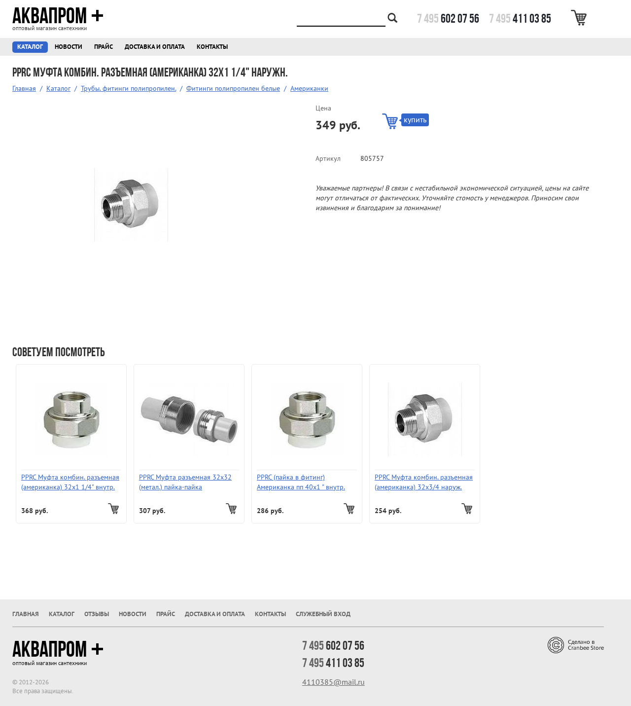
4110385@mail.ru (333, 682)
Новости (68, 47)
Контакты (212, 47)
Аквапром (49, 15)
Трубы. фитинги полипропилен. (128, 88)
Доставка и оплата (155, 47)
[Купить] (114, 508)
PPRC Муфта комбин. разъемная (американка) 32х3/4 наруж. (424, 482)
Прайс (103, 47)
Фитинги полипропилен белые (233, 88)
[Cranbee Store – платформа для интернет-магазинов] (576, 644)
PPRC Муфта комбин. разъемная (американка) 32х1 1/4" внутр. (70, 482)
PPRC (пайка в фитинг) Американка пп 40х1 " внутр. (301, 482)
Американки (309, 88)
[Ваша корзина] (580, 18)
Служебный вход (323, 614)
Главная (24, 88)
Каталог (30, 47)
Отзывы (96, 614)
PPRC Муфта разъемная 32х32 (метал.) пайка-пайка (185, 482)
